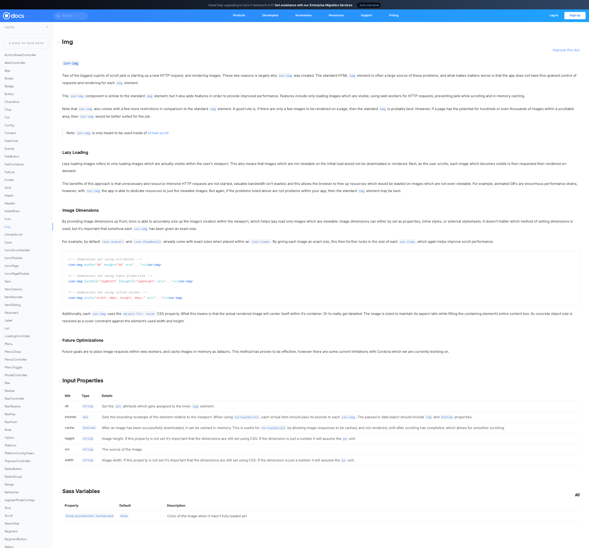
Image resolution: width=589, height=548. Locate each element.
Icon (8, 219)
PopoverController (18, 461)
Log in (554, 15)
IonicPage (12, 266)
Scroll (9, 515)
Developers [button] (270, 15)
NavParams (12, 406)
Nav (7, 383)
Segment (11, 531)
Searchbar (12, 523)
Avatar (9, 78)
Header (10, 203)
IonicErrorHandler (17, 250)
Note (8, 430)
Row (8, 508)
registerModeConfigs (20, 500)
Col (7, 117)
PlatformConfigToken (19, 453)
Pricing (393, 15)
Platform (10, 445)
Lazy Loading (75, 153)
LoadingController (17, 336)
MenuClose (13, 351)
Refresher (12, 492)
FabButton (12, 156)
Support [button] (366, 15)
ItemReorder (14, 297)
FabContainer (14, 164)
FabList (10, 172)
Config (9, 125)
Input (8, 242)
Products (239, 15)
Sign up (575, 15)
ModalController (16, 375)
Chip (8, 109)
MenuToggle (13, 367)
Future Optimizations (82, 341)
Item (8, 281)
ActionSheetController (20, 55)
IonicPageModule (17, 273)
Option (9, 437)
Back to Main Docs (28, 43)
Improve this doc (566, 50)
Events (9, 148)
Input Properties (82, 381)
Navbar (10, 391)
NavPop (10, 414)
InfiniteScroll (13, 234)
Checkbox (12, 102)
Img (7, 227)
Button (9, 94)
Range (9, 484)
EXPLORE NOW (369, 5)
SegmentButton (16, 539)
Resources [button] (336, 15)
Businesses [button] (303, 15)
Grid (8, 187)
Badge (9, 86)
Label (8, 320)
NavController (14, 398)
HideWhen (12, 211)
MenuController (16, 359)
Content (10, 133)
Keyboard (11, 312)
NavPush (11, 422)
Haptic (9, 195)
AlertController (15, 63)
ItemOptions (13, 289)
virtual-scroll (158, 133)
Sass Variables (81, 491)
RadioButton (13, 469)
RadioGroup (13, 476)
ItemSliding (12, 305)
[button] (26, 15)
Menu (9, 344)
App (7, 70)
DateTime (11, 141)
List (7, 328)
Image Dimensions (80, 211)
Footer (9, 180)
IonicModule (13, 258)
